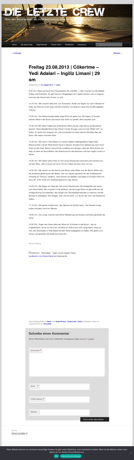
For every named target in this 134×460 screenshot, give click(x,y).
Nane (58, 85)
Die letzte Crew (26, 44)
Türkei (79, 321)
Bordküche (69, 44)
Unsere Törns (56, 44)
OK (56, 456)
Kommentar (36, 350)
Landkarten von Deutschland (41, 256)
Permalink (47, 324)
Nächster (118, 53)
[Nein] (130, 453)
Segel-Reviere (41, 44)
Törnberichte (72, 321)
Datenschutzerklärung (71, 456)
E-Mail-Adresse (37, 399)
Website (34, 411)
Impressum (82, 44)
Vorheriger (16, 53)
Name (34, 386)
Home (14, 44)
